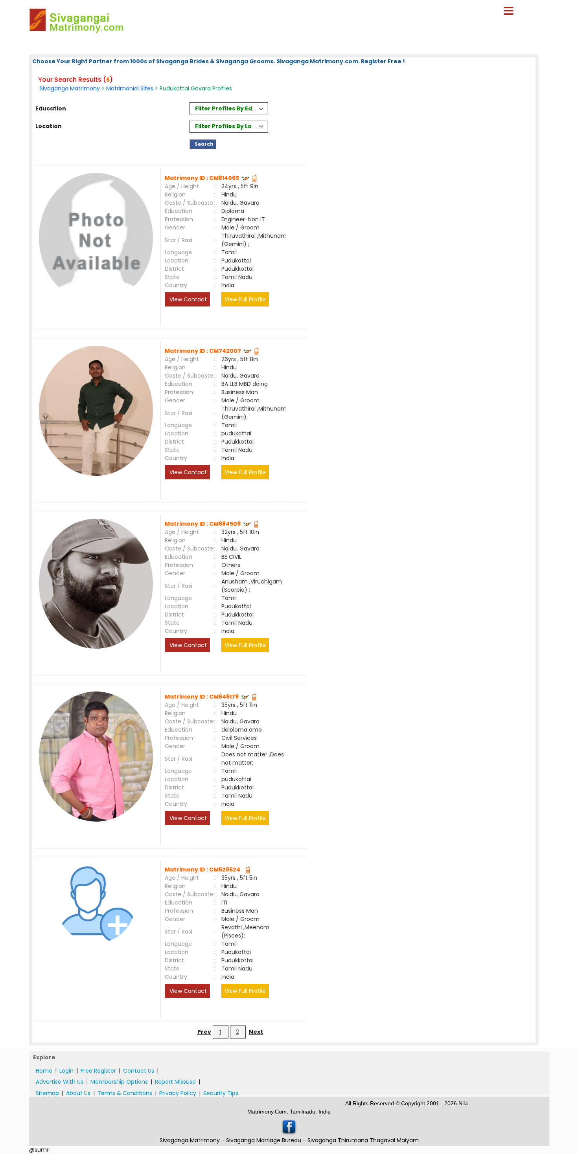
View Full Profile (245, 299)
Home (44, 1071)
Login (66, 1071)
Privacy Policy (177, 1093)
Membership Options (119, 1082)
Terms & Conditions (125, 1093)
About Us (78, 1093)
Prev (204, 1032)
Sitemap (47, 1093)
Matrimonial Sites (129, 88)
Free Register (98, 1071)
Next (256, 1032)
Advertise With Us (59, 1082)
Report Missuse (175, 1082)
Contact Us (138, 1071)
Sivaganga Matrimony (70, 88)
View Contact (187, 299)
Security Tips (220, 1093)
